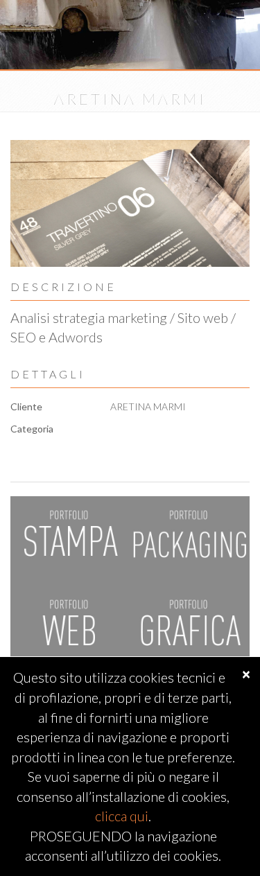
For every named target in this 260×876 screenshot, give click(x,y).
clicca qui (121, 815)
